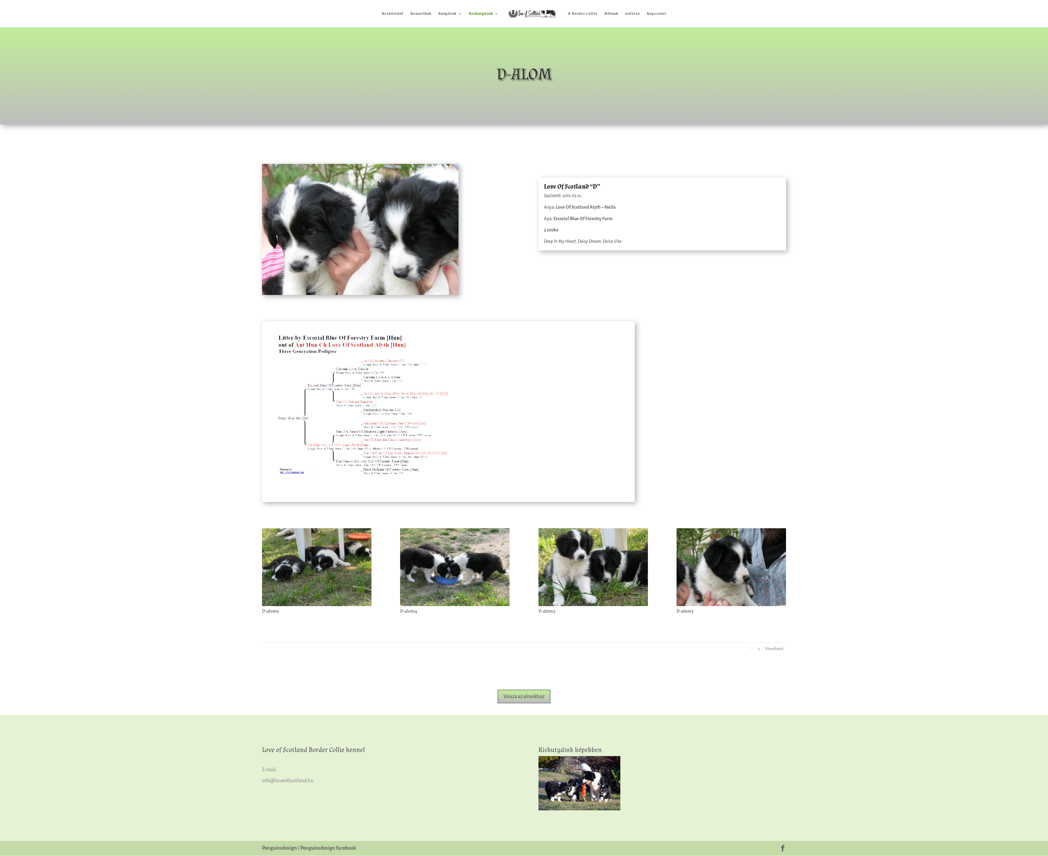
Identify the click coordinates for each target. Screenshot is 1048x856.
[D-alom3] (731, 605)
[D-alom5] (593, 605)
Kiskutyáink (481, 14)
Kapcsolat (656, 14)
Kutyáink (447, 14)
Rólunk (611, 14)
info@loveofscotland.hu (288, 780)
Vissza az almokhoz (524, 696)
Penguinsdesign (279, 848)
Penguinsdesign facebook (328, 848)
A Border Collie (583, 14)
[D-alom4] (455, 605)
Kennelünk (420, 14)
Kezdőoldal (393, 14)
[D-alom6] (316, 605)
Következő (774, 649)
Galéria (632, 14)
